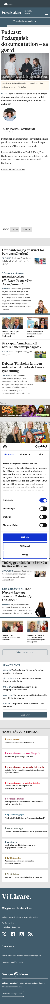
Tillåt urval (25, 546)
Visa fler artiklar (25, 652)
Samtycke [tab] (9, 454)
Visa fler (25, 714)
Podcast (14, 229)
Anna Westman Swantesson (19, 129)
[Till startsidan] (8, 3)
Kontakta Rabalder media (13, 962)
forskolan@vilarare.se (11, 927)
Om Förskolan (8, 923)
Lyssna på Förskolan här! (13, 170)
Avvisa (25, 555)
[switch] (43, 508)
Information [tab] (24, 454)
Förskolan (26, 229)
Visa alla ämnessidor (23, 21)
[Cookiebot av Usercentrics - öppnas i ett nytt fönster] (35, 447)
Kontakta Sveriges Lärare (13, 994)
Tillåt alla (25, 537)
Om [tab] (41, 454)
